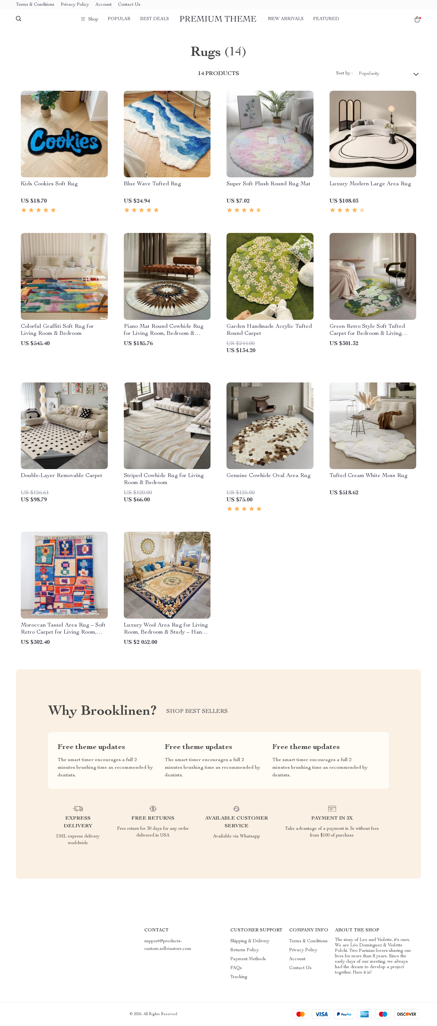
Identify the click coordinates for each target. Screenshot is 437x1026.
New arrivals (286, 19)
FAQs (236, 968)
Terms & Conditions (35, 5)
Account (103, 5)
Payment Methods (248, 959)
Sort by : (344, 73)
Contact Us (129, 5)
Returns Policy (244, 950)
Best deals (154, 19)
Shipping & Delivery (249, 941)
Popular (119, 19)
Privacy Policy (75, 5)
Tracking (238, 977)
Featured (326, 19)
